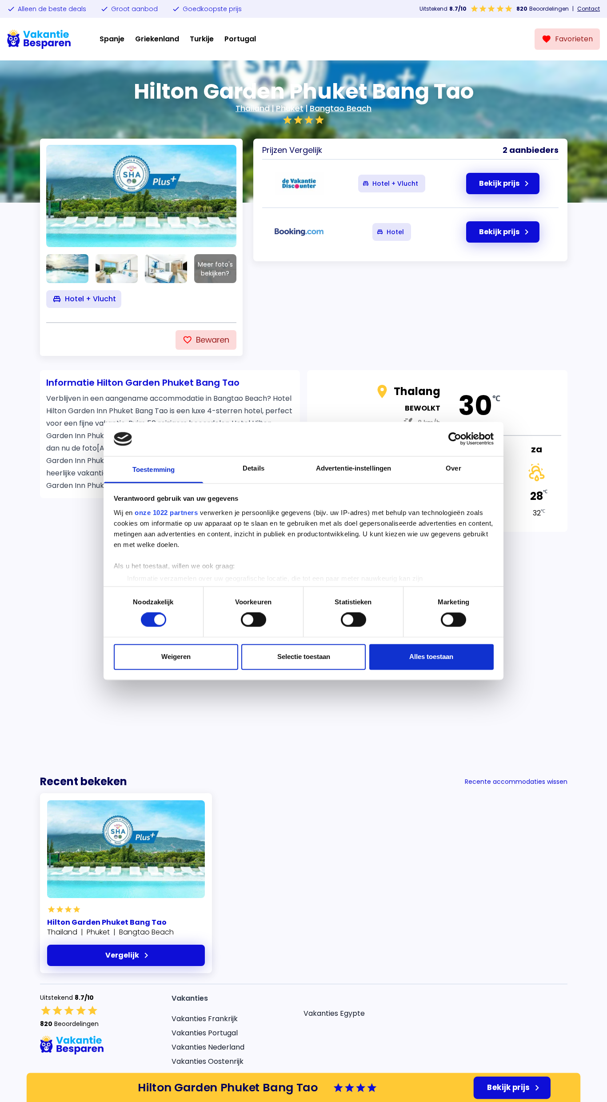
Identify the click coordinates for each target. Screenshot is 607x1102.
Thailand (253, 108)
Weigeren (176, 656)
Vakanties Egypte (334, 1013)
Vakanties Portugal (205, 1033)
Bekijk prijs (508, 1087)
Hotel (395, 232)
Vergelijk (122, 955)
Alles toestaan (431, 656)
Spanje (112, 39)
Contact (588, 8)
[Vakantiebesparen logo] (39, 39)
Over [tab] (453, 468)
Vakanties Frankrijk (205, 1019)
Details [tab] (253, 468)
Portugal (240, 39)
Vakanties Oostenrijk (208, 1061)
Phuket (290, 108)
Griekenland (157, 39)
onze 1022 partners (166, 512)
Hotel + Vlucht (395, 183)
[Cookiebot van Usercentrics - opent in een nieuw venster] (455, 439)
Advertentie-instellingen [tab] (353, 468)
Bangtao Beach (340, 108)
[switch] (253, 620)
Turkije (202, 39)
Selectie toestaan (303, 656)
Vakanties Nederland (208, 1047)
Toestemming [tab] (153, 469)
